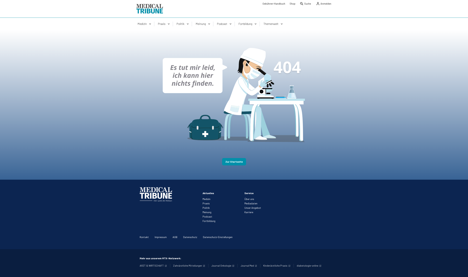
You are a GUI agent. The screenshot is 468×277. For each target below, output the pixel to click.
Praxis (206, 203)
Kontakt (144, 237)
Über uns (249, 199)
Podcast (207, 216)
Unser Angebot (252, 207)
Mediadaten (250, 203)
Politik (206, 207)
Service (249, 193)
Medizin (206, 199)
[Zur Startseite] (149, 9)
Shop (292, 3)
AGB (175, 237)
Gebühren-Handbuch (274, 3)
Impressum (161, 237)
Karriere (248, 212)
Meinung (207, 212)
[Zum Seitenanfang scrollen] (461, 270)
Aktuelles (208, 193)
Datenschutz (190, 237)
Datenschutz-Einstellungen (218, 237)
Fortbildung (209, 220)
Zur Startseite (234, 161)
